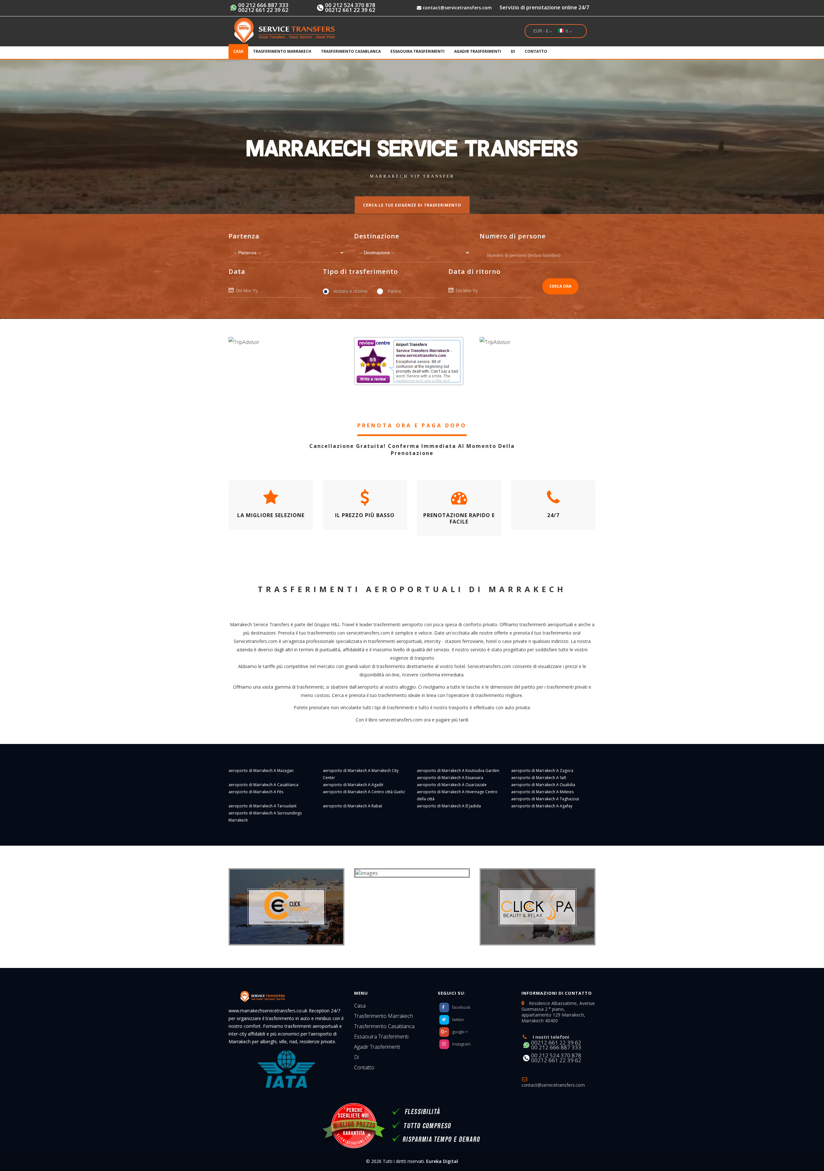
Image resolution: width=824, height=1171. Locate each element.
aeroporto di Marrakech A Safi (538, 777)
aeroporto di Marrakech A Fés (256, 792)
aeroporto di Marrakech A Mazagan (261, 770)
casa (238, 51)
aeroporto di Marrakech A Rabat (352, 806)
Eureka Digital (442, 1161)
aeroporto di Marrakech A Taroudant (262, 806)
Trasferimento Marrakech (282, 51)
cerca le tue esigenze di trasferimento (412, 205)
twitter (458, 1019)
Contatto (536, 51)
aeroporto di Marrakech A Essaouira (450, 777)
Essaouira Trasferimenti (417, 51)
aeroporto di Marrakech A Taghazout (545, 799)
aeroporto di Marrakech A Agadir (353, 784)
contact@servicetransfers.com (456, 8)
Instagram (461, 1044)
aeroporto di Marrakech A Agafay (541, 806)
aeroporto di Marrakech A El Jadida (449, 806)
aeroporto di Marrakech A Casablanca (263, 784)
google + (460, 1032)
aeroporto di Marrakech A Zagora (542, 770)
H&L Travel (342, 624)
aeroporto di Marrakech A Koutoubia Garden (458, 770)
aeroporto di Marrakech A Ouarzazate (452, 784)
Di (513, 51)
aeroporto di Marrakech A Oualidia (543, 784)
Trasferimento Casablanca (351, 51)
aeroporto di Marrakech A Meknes (542, 792)
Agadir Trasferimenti (477, 51)
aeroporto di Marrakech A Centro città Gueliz (364, 792)
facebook (461, 1007)
